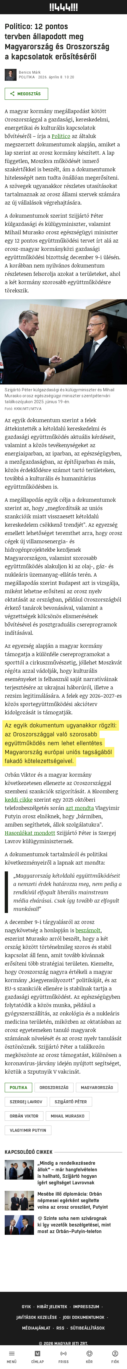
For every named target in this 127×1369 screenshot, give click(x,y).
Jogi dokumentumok (84, 1317)
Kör (89, 1362)
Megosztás (29, 93)
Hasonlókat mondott (30, 832)
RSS (60, 1328)
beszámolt (88, 930)
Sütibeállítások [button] (87, 1328)
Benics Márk (29, 72)
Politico (61, 136)
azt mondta (80, 807)
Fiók (115, 1362)
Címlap (37, 1362)
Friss (63, 1362)
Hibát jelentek (52, 1306)
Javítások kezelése (37, 1317)
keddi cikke (18, 799)
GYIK (26, 1306)
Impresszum (86, 1306)
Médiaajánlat (36, 1328)
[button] (18, 1087)
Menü (12, 1362)
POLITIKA (27, 77)
